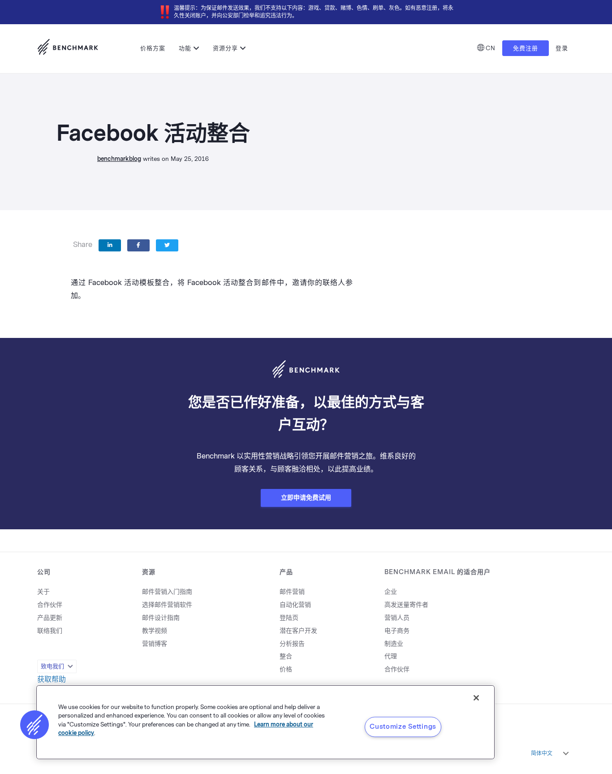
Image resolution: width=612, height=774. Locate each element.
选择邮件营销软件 (167, 605)
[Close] (476, 698)
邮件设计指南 (161, 618)
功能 (185, 48)
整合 (286, 656)
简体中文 (541, 753)
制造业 (393, 644)
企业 (390, 592)
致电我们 (52, 666)
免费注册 (525, 48)
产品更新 (49, 618)
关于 (43, 592)
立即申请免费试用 (306, 498)
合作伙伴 (49, 605)
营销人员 (396, 618)
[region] (265, 722)
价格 (286, 669)
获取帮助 (51, 679)
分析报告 (292, 644)
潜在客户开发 (298, 631)
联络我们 (49, 631)
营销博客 (154, 644)
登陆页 (289, 618)
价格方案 (152, 48)
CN (491, 48)
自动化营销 (295, 605)
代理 (390, 656)
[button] (34, 724)
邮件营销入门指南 (167, 592)
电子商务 (396, 631)
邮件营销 (292, 592)
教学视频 (154, 631)
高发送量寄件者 (406, 605)
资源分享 (225, 48)
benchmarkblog (119, 159)
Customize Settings (403, 726)
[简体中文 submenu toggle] (566, 753)
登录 (562, 48)
